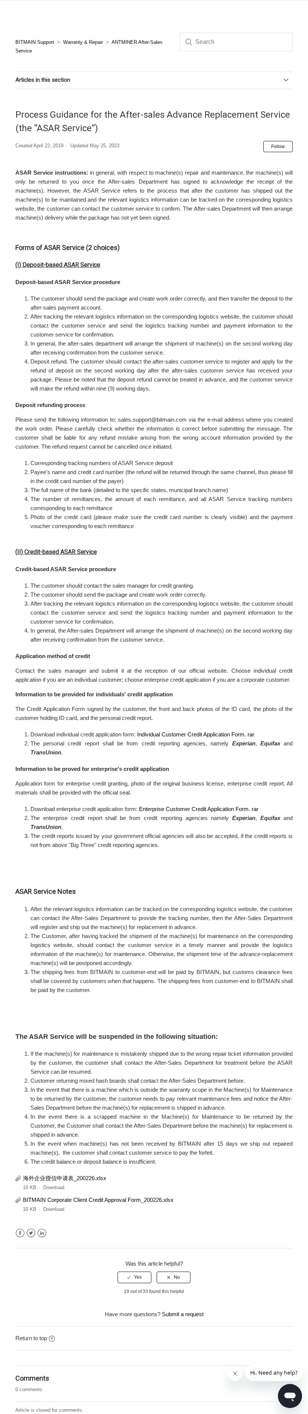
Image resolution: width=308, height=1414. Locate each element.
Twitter (31, 1233)
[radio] (134, 1277)
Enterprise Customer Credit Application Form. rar (198, 809)
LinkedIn (42, 1233)
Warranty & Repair (83, 42)
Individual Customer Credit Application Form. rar (195, 734)
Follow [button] (278, 146)
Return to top (31, 1338)
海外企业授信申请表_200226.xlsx (64, 1178)
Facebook (20, 1233)
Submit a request (183, 1314)
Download (53, 1187)
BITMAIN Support (34, 42)
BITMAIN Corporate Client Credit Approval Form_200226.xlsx (98, 1200)
